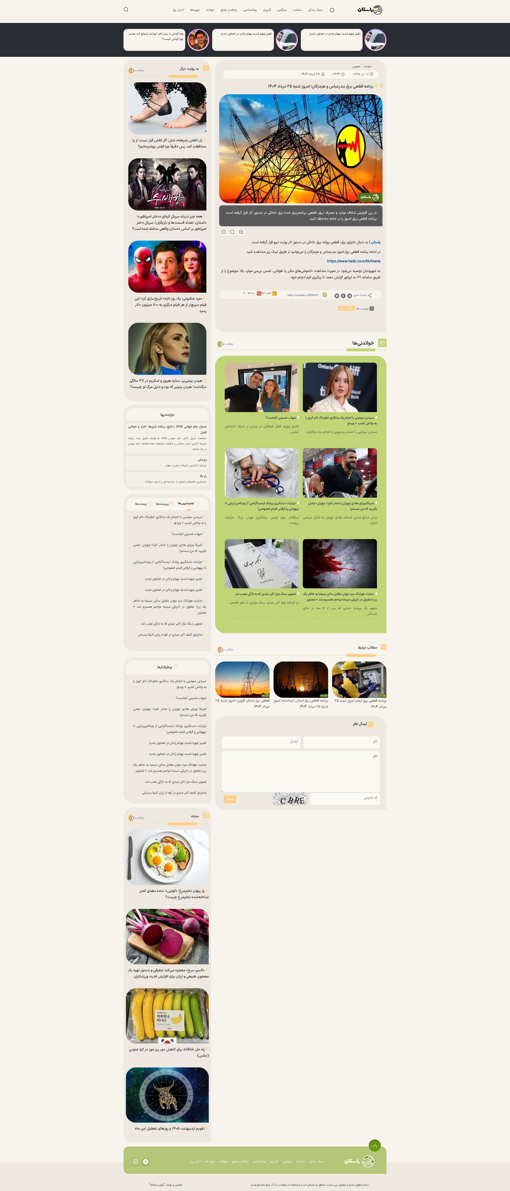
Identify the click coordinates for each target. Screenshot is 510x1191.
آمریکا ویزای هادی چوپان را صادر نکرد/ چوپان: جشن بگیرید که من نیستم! (169, 548)
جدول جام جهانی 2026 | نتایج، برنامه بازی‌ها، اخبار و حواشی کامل (167, 429)
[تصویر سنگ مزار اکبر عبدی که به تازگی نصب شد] (262, 564)
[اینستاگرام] (135, 1161)
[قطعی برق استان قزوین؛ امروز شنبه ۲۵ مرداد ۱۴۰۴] (242, 679)
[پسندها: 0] (259, 293)
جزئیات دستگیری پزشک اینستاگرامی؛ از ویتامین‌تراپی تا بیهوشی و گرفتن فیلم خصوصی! (169, 565)
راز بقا (203, 476)
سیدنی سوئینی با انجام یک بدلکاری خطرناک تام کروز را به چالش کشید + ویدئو (169, 520)
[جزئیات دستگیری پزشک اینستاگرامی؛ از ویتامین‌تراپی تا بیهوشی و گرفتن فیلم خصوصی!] (262, 473)
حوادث (368, 66)
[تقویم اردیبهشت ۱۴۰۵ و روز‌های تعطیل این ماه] (167, 1095)
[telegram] (349, 295)
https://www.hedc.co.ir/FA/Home (354, 261)
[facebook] (343, 295)
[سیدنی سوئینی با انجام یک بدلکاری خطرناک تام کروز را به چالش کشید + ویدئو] (340, 387)
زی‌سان (202, 460)
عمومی (356, 66)
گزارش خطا (266, 293)
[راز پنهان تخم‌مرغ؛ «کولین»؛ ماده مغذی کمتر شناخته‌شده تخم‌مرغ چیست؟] (167, 857)
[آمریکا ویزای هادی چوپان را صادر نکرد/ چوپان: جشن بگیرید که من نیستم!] (340, 473)
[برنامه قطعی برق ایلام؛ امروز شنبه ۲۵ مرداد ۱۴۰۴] (359, 679)
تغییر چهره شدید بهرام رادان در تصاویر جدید (173, 579)
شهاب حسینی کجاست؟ (281, 417)
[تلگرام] (145, 1161)
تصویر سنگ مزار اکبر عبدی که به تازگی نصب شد (265, 594)
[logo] (372, 10)
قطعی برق (346, 308)
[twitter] (336, 295)
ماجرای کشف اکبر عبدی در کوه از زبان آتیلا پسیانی (170, 634)
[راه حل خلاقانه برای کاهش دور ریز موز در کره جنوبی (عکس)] (167, 1015)
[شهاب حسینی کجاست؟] (262, 387)
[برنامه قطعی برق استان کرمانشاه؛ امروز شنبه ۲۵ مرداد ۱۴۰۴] (301, 679)
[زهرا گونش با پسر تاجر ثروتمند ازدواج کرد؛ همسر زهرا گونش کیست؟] (198, 40)
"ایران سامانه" (157, 1185)
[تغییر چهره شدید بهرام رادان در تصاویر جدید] (375, 40)
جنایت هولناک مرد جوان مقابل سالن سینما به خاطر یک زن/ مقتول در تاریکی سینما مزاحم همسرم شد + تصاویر (169, 606)
